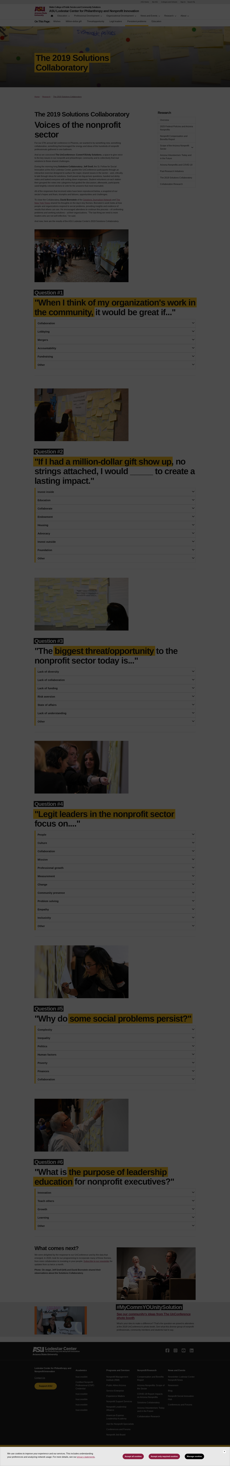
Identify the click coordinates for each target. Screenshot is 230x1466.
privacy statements (86, 1457)
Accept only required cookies (164, 1456)
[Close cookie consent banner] (224, 1452)
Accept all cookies (133, 1456)
